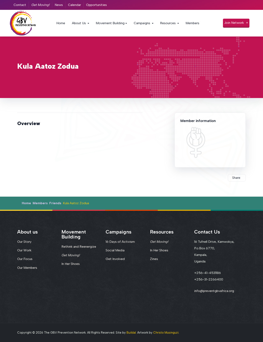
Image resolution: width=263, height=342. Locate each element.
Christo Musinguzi (166, 332)
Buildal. (131, 332)
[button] (80, 23)
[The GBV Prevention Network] (23, 23)
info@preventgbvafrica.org (214, 291)
